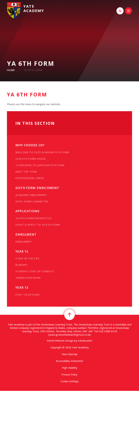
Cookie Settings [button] (70, 381)
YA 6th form (33, 70)
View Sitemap (69, 354)
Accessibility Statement (69, 361)
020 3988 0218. (108, 331)
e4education (85, 340)
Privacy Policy (69, 374)
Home (11, 70)
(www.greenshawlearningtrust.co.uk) (69, 334)
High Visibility (69, 367)
